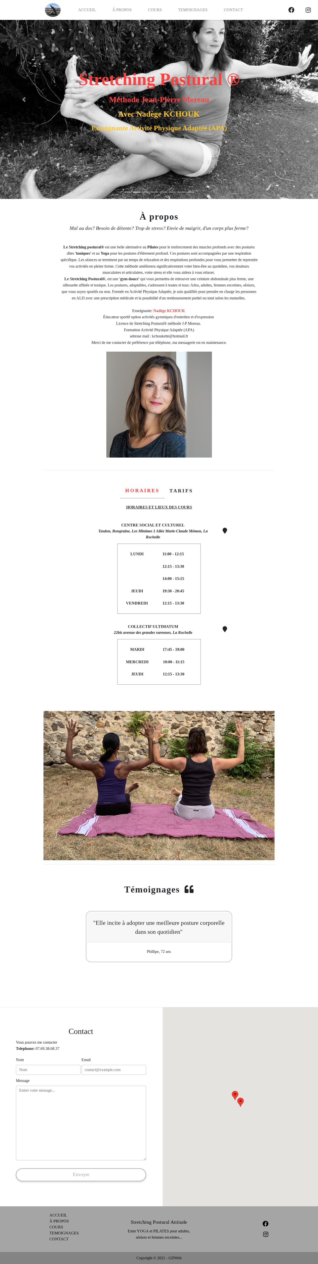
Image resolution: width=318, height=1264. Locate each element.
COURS (155, 10)
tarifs (181, 490)
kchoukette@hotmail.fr (170, 336)
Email (86, 1060)
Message (23, 1080)
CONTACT (233, 10)
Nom (20, 1060)
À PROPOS (122, 10)
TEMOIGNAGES (192, 10)
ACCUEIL (87, 10)
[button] (24, 99)
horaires (142, 490)
